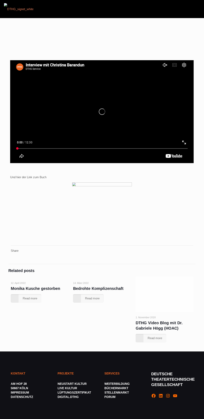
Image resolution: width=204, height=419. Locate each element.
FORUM (110, 397)
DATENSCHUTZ (22, 397)
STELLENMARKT (116, 392)
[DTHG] (18, 9)
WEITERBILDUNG (117, 383)
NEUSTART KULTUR (72, 383)
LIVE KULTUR (67, 388)
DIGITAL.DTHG (68, 397)
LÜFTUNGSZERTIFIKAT (74, 392)
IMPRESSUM (20, 392)
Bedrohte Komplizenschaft (98, 288)
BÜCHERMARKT (116, 388)
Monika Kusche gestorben (35, 288)
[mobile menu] (197, 9)
